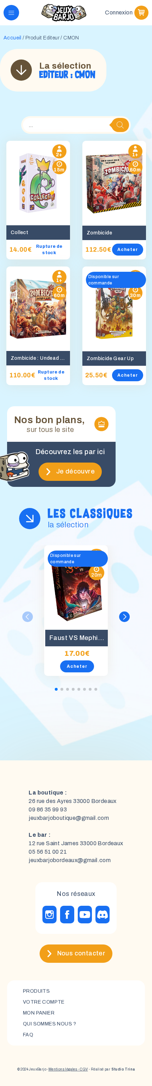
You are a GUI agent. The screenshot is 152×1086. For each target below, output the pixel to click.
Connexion (119, 12)
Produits (36, 991)
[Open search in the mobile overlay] (76, 125)
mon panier (38, 1013)
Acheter (127, 249)
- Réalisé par (111, 1069)
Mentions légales (62, 1069)
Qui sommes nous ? (49, 1024)
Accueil (13, 37)
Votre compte (44, 1002)
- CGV (82, 1069)
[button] (124, 616)
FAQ (28, 1034)
